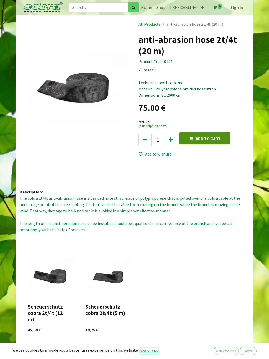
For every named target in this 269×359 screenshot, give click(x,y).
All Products (149, 24)
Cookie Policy (149, 351)
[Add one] (170, 140)
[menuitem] (146, 7)
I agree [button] (248, 351)
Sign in (236, 7)
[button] (202, 7)
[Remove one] (145, 140)
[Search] (133, 7)
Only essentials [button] (226, 351)
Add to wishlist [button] (158, 154)
